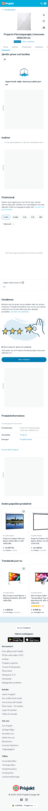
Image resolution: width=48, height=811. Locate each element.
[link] (14, 530)
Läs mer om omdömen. (20, 312)
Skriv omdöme (28, 41)
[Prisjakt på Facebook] (21, 799)
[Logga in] (45, 3)
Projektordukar (9, 9)
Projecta (23, 435)
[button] (44, 15)
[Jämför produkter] (44, 27)
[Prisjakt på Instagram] (26, 799)
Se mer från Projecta (9, 450)
